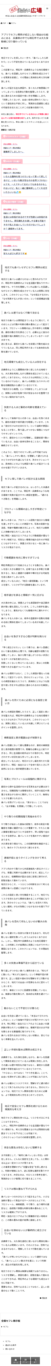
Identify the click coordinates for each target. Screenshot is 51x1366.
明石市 (6, 48)
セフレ (13, 23)
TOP (4, 23)
